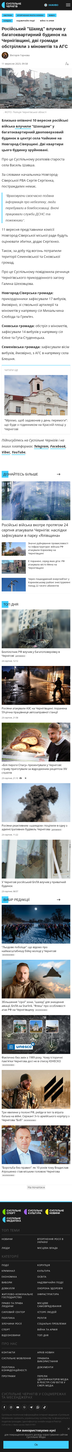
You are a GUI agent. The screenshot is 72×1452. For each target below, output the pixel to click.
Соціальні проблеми (51, 1323)
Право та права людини (12, 1304)
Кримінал (8, 1270)
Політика (8, 1317)
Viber (6, 452)
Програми (9, 1376)
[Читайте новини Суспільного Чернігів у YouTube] (17, 1407)
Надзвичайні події (25, 21)
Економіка (9, 1276)
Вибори (7, 1282)
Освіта (41, 1276)
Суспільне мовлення (16, 1358)
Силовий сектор (13, 1312)
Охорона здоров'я (50, 1288)
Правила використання (47, 1360)
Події (5, 1265)
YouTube (18, 452)
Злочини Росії (12, 1323)
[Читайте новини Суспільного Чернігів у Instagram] (11, 1407)
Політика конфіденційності (14, 1369)
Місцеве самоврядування (49, 1304)
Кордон (7, 21)
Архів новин (45, 1352)
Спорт (6, 1329)
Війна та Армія (47, 21)
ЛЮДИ (6, 1248)
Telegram (41, 446)
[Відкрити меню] (69, 5)
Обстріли (8, 15)
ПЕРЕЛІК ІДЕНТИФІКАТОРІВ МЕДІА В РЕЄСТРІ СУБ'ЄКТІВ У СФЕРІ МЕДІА (52, 1380)
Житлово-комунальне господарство (17, 1296)
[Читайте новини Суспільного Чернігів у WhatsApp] (38, 1407)
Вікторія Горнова (20, 55)
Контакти (8, 1352)
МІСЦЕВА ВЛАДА (47, 1248)
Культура (43, 1270)
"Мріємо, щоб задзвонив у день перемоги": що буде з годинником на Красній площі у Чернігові (36, 424)
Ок (36, 1444)
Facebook (57, 446)
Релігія (42, 1317)
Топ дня (43, 1335)
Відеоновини (11, 1335)
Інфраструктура (48, 1294)
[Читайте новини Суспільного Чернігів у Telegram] (31, 1407)
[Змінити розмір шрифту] (67, 63)
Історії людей (47, 1312)
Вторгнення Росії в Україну (30, 15)
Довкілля (8, 1288)
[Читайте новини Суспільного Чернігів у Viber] (24, 1407)
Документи (45, 1367)
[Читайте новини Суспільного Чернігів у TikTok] (44, 1407)
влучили (23, 126)
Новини (7, 1239)
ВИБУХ (52, 15)
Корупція (43, 1265)
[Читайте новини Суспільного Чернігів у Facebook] (4, 1407)
